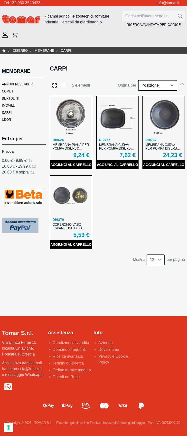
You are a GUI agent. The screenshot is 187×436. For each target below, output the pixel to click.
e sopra (18, 172)
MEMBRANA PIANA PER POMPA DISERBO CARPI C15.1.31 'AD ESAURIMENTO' (71, 146)
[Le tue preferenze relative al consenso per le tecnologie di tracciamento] (8, 427)
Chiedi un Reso (66, 377)
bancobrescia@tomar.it (22, 369)
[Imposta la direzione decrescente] (182, 85)
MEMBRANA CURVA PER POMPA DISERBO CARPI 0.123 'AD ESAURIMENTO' (162, 146)
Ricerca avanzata (68, 356)
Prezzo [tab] (8, 152)
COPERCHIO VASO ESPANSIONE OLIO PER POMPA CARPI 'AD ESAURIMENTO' (70, 226)
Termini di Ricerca (68, 363)
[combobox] (153, 16)
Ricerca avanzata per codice (154, 25)
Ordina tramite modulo (72, 370)
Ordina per (127, 85)
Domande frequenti (69, 349)
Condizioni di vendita (71, 343)
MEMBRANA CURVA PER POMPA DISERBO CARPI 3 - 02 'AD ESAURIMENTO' (116, 146)
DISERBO (20, 50)
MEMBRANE (44, 50)
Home (4, 51)
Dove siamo (108, 349)
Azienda (105, 343)
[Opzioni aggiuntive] (20, 225)
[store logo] (21, 19)
